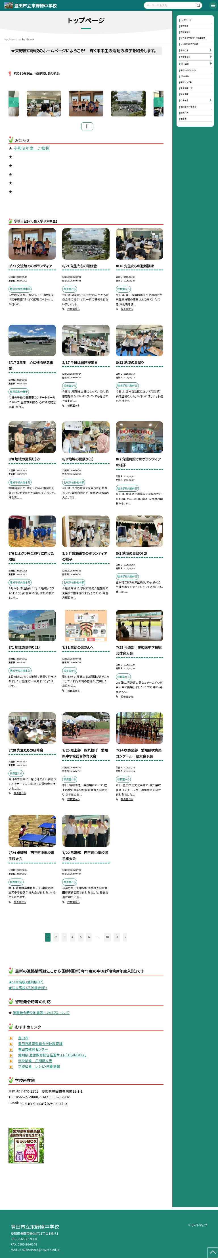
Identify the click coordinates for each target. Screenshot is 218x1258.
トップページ (186, 19)
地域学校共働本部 (188, 106)
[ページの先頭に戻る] (213, 1253)
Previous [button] (13, 102)
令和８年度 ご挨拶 (31, 148)
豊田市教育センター (33, 1049)
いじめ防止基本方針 (189, 43)
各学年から (185, 56)
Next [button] (159, 102)
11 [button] (117, 937)
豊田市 (23, 1037)
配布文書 (184, 112)
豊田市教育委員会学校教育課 (40, 1043)
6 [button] (89, 937)
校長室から (73, 309)
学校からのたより (188, 70)
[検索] (197, 6)
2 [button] (56, 937)
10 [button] (107, 937)
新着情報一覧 (186, 88)
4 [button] (72, 937)
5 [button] (80, 937)
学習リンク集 (186, 82)
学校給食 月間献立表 (35, 1060)
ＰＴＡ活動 (185, 76)
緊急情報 (184, 94)
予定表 (183, 118)
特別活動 (184, 63)
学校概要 (184, 25)
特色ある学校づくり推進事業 (193, 37)
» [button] (125, 937)
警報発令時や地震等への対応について (41, 1012)
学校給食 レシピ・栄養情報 (39, 1066)
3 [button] (64, 937)
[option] (86, 103)
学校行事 (184, 50)
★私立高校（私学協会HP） (28, 987)
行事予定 (184, 100)
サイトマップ (199, 1225)
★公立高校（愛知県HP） (26, 981)
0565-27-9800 (27, 1238)
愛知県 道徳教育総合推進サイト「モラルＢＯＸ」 (52, 1054)
